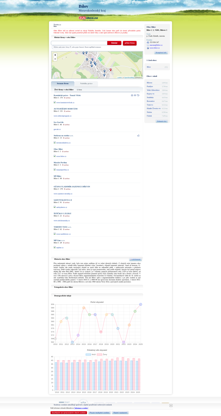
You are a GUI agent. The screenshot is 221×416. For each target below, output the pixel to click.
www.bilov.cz (155, 48)
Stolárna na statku (63, 136)
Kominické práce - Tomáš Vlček (67, 95)
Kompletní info (161, 53)
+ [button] (55, 55)
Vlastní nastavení (120, 413)
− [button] (55, 59)
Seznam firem (63, 83)
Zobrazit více (161, 121)
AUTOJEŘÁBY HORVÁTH (66, 109)
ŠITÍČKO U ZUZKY (62, 214)
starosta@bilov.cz (156, 45)
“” (81, 408)
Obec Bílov (58, 149)
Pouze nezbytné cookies (99, 413)
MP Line (59, 240)
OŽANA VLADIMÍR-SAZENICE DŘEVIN (72, 187)
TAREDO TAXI (62, 227)
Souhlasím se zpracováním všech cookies (69, 413)
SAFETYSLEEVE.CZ (63, 200)
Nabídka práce (86, 83)
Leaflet (119, 77)
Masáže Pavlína (60, 163)
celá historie (136, 259)
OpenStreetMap (129, 77)
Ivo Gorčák (58, 122)
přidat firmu (130, 43)
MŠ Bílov (57, 176)
